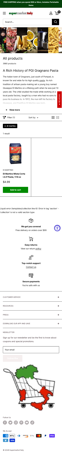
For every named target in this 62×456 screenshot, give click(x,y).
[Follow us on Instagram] (16, 423)
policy (38, 248)
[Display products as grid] (53, 117)
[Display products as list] (58, 117)
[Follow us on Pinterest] (21, 423)
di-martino (11, 126)
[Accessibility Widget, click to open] (57, 228)
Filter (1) (11, 117)
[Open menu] (4, 13)
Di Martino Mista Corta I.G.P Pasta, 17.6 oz (14, 175)
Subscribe (12, 358)
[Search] (55, 22)
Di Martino (8, 170)
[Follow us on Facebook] (5, 423)
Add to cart (15, 190)
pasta (42, 80)
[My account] (50, 13)
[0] (57, 13)
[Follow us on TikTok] (32, 423)
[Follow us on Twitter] (10, 423)
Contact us (31, 267)
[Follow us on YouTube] (27, 423)
